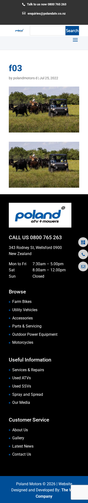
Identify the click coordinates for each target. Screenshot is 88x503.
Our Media (21, 402)
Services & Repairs (28, 370)
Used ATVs (21, 378)
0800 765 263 (46, 237)
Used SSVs (21, 386)
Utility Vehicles (24, 310)
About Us (20, 430)
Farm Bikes (22, 301)
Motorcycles (22, 342)
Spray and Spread (27, 394)
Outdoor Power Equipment (34, 334)
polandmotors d (25, 78)
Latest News (22, 446)
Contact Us (21, 454)
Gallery (18, 438)
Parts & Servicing (27, 326)
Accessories (22, 318)
